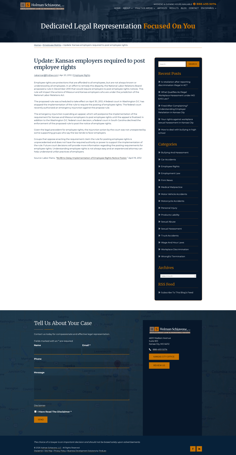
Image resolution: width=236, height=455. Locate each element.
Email (86, 345)
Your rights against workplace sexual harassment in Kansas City (175, 121)
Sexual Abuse (168, 221)
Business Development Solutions (81, 451)
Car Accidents (168, 159)
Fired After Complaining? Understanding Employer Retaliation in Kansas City (173, 109)
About (126, 8)
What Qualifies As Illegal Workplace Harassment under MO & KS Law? (176, 95)
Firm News (167, 180)
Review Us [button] (159, 365)
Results (174, 8)
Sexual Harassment (171, 229)
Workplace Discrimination (175, 249)
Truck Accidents (170, 235)
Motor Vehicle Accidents (174, 194)
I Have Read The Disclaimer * (55, 411)
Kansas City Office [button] (164, 357)
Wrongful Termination (173, 256)
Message (39, 372)
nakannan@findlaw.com (46, 75)
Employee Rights (81, 75)
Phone (38, 359)
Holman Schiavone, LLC (51, 448)
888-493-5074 (206, 4)
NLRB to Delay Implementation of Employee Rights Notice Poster (92, 158)
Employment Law (170, 173)
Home (117, 8)
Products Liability (170, 215)
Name (37, 345)
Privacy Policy (60, 451)
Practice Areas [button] (144, 8)
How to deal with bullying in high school (177, 131)
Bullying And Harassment (175, 152)
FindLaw (102, 451)
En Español (207, 8)
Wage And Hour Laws (172, 242)
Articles (162, 8)
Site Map (48, 451)
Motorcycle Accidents (172, 201)
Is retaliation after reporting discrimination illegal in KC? (174, 83)
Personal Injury (169, 208)
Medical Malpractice (171, 187)
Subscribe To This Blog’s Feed (177, 292)
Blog (184, 8)
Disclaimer (39, 405)
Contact (194, 8)
